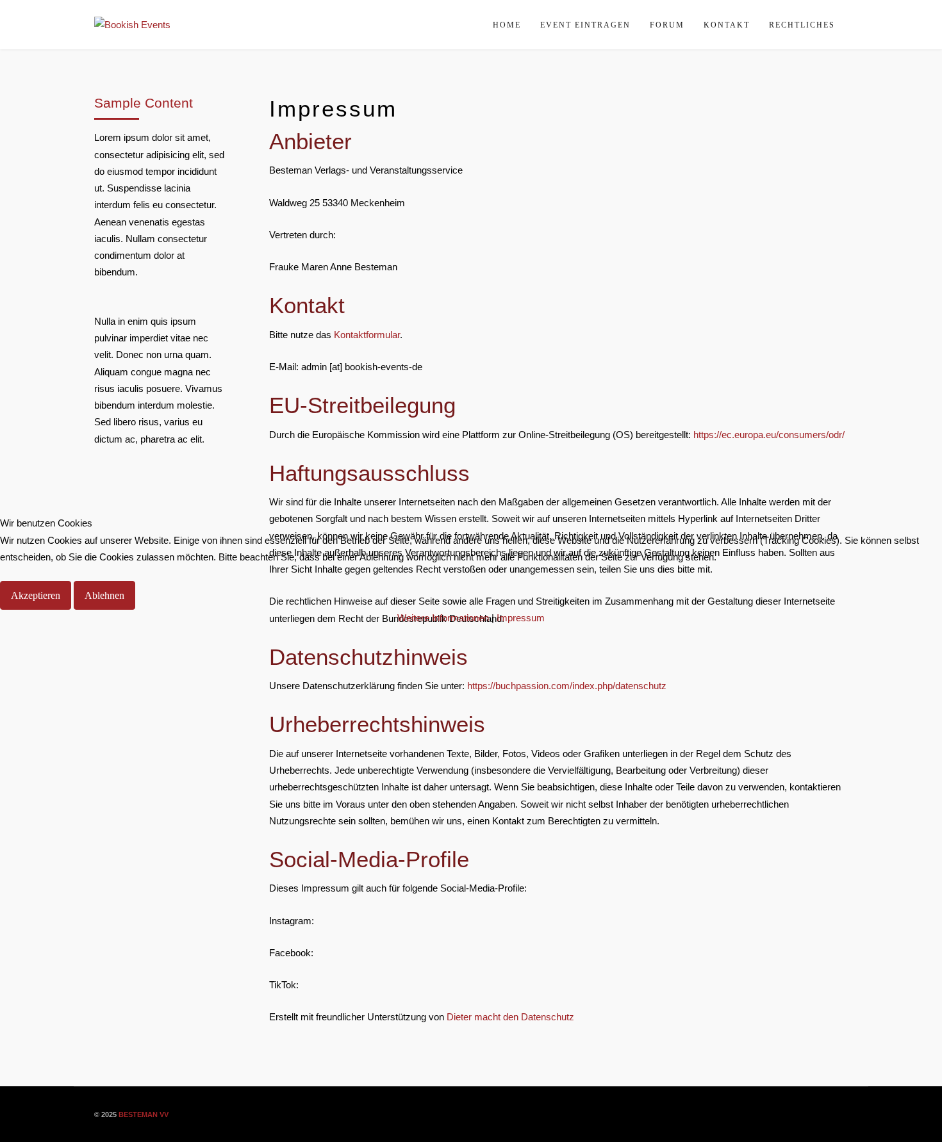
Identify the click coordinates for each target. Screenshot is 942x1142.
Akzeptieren (35, 595)
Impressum (521, 617)
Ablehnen (104, 595)
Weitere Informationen (443, 617)
